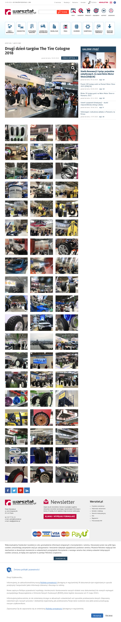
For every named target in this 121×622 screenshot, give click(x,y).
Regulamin (95, 518)
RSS (93, 516)
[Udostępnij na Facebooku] (8, 490)
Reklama (75, 2)
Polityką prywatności (54, 608)
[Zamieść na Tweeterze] (14, 490)
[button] (110, 28)
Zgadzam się (61, 558)
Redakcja (66, 2)
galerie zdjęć (17, 43)
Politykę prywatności (48, 582)
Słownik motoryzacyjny (99, 513)
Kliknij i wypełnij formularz (60, 516)
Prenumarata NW (97, 521)
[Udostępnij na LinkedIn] (27, 490)
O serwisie (57, 2)
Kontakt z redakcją (97, 511)
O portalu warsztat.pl (98, 506)
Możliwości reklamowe (98, 508)
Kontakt (83, 2)
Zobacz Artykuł (69, 58)
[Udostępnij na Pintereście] (20, 490)
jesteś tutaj (8, 43)
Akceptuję (97, 615)
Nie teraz (108, 615)
